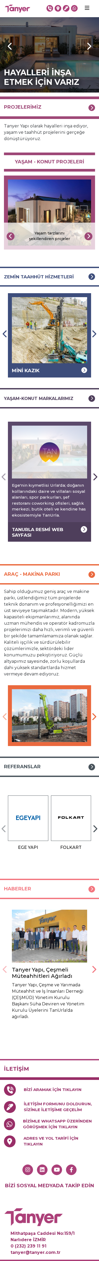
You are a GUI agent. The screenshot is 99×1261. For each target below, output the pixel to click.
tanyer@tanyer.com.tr (35, 1252)
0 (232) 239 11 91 (28, 1246)
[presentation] (11, 236)
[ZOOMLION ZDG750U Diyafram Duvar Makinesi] (49, 715)
